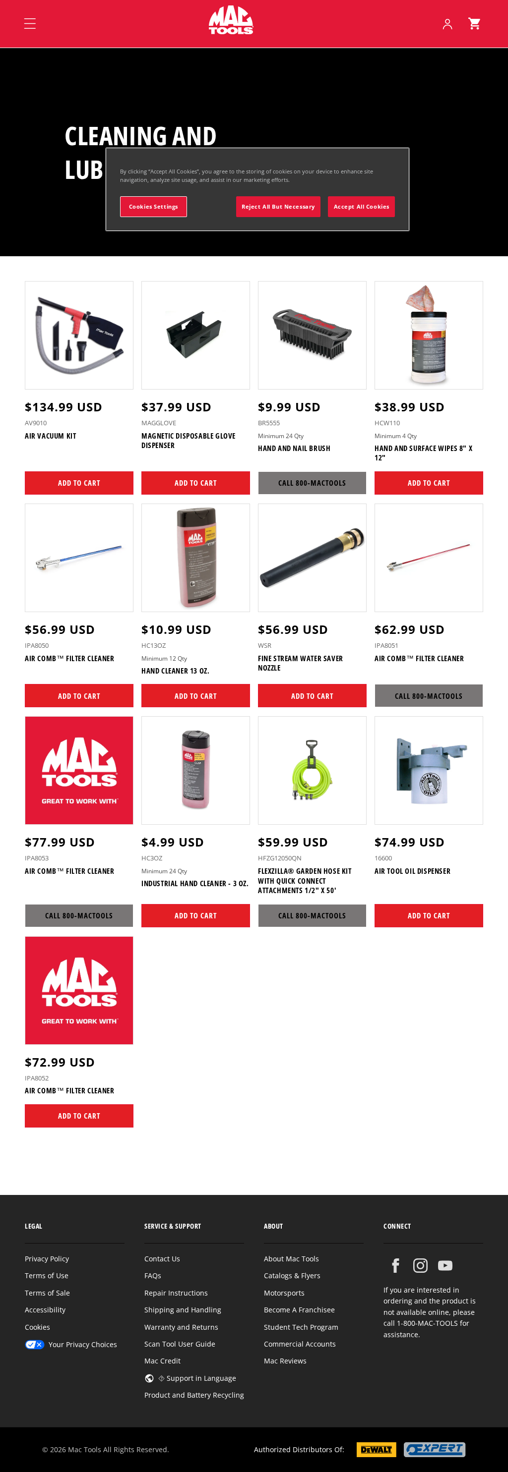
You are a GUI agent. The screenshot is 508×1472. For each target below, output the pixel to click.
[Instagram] (420, 1265)
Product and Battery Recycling (194, 1395)
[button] (474, 24)
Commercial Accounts (300, 1344)
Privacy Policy (47, 1258)
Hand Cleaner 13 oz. (175, 671)
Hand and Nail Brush (294, 448)
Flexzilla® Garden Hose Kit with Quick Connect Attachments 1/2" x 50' (305, 880)
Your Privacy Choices (83, 1344)
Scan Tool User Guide (179, 1344)
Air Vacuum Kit (50, 436)
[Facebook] (395, 1265)
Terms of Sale (47, 1293)
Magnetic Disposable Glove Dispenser (188, 441)
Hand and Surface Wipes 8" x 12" (423, 453)
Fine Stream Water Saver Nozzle (300, 663)
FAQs (152, 1275)
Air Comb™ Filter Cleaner (69, 658)
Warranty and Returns (181, 1327)
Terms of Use (46, 1275)
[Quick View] (119, 377)
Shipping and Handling (182, 1309)
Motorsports (284, 1293)
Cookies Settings (153, 206)
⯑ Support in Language (197, 1378)
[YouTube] (445, 1265)
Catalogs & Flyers (292, 1275)
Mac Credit (162, 1360)
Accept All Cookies (361, 206)
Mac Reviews (285, 1360)
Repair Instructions (176, 1293)
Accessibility (45, 1309)
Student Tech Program (301, 1327)
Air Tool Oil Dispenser (412, 871)
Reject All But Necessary (278, 206)
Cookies (37, 1327)
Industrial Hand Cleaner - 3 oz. (195, 883)
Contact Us (162, 1258)
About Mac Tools (291, 1258)
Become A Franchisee (299, 1309)
